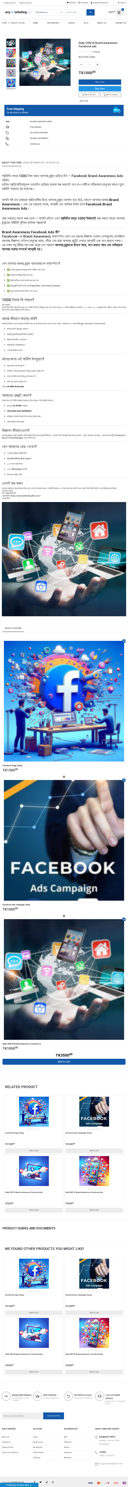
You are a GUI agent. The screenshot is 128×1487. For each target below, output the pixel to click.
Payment (67, 1442)
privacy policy (7, 1447)
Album (71, 23)
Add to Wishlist (90, 95)
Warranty (67, 1458)
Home (4, 23)
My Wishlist (37, 1447)
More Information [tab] (33, 162)
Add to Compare (112, 95)
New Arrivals (53, 23)
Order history (38, 1452)
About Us (102, 23)
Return (66, 1447)
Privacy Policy (9, 3)
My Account (38, 1442)
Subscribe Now (53, 1416)
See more (84, 101)
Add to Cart (99, 82)
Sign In (123, 3)
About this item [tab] (11, 162)
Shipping (67, 1452)
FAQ (65, 1437)
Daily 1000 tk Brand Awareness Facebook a (21, 1044)
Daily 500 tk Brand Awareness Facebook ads (84, 1192)
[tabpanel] (64, 337)
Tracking (36, 1458)
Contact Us (120, 23)
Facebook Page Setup (12, 765)
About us (5, 1437)
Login (35, 1437)
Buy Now (100, 88)
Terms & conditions (10, 1452)
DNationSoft (18, 1482)
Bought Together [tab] (13, 628)
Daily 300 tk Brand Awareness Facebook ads (24, 1192)
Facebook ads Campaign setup (16, 905)
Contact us (6, 1442)
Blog (86, 23)
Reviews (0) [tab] (52, 162)
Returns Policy (26, 3)
